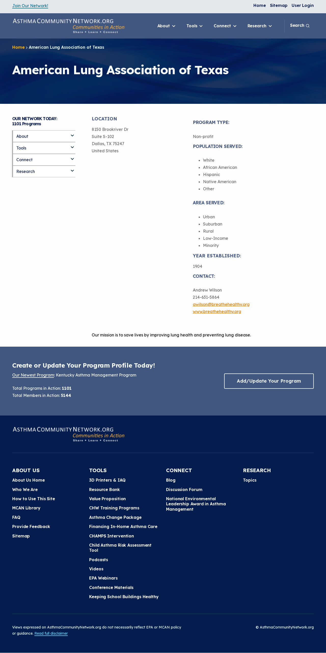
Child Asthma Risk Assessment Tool (120, 548)
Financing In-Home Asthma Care (123, 526)
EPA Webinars (103, 578)
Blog (170, 480)
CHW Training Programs (114, 507)
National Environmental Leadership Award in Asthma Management (196, 504)
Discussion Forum (184, 489)
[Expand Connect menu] (72, 157)
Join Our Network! (30, 5)
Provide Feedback (31, 526)
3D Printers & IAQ (107, 480)
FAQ (16, 517)
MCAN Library (26, 507)
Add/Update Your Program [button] (269, 381)
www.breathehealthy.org (217, 311)
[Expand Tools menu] (72, 145)
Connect (223, 25)
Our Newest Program (33, 375)
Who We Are (25, 489)
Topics (249, 480)
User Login (303, 5)
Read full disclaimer (51, 633)
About (164, 25)
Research (258, 25)
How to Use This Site (33, 498)
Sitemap (279, 5)
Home (259, 5)
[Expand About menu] (72, 133)
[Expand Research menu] (72, 169)
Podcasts (98, 559)
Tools (192, 25)
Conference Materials (111, 587)
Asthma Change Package (115, 517)
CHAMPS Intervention (111, 535)
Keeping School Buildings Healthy (124, 596)
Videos (96, 568)
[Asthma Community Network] (68, 25)
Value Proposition (107, 498)
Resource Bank (104, 489)
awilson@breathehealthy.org (221, 304)
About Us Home (28, 480)
